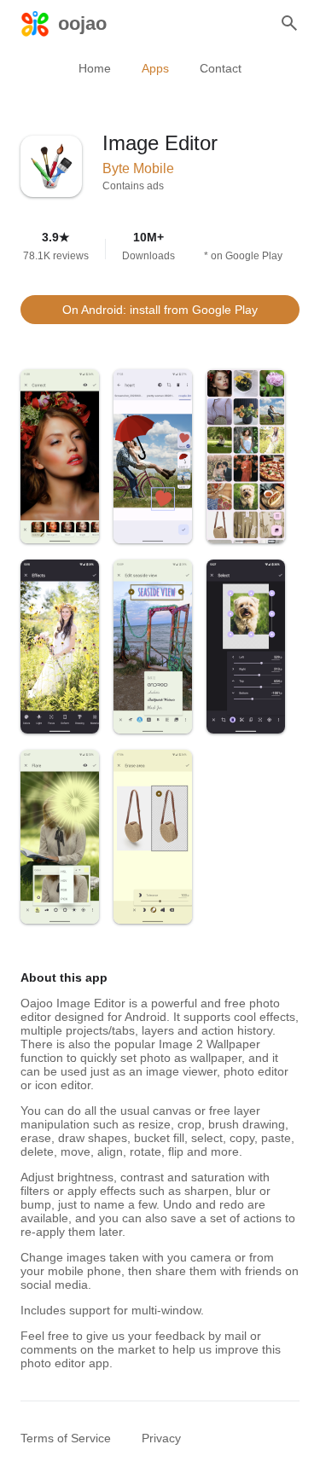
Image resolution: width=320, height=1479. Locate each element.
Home (95, 68)
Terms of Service (65, 1438)
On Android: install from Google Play (160, 309)
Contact (220, 68)
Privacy (161, 1438)
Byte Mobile (138, 168)
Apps (155, 68)
